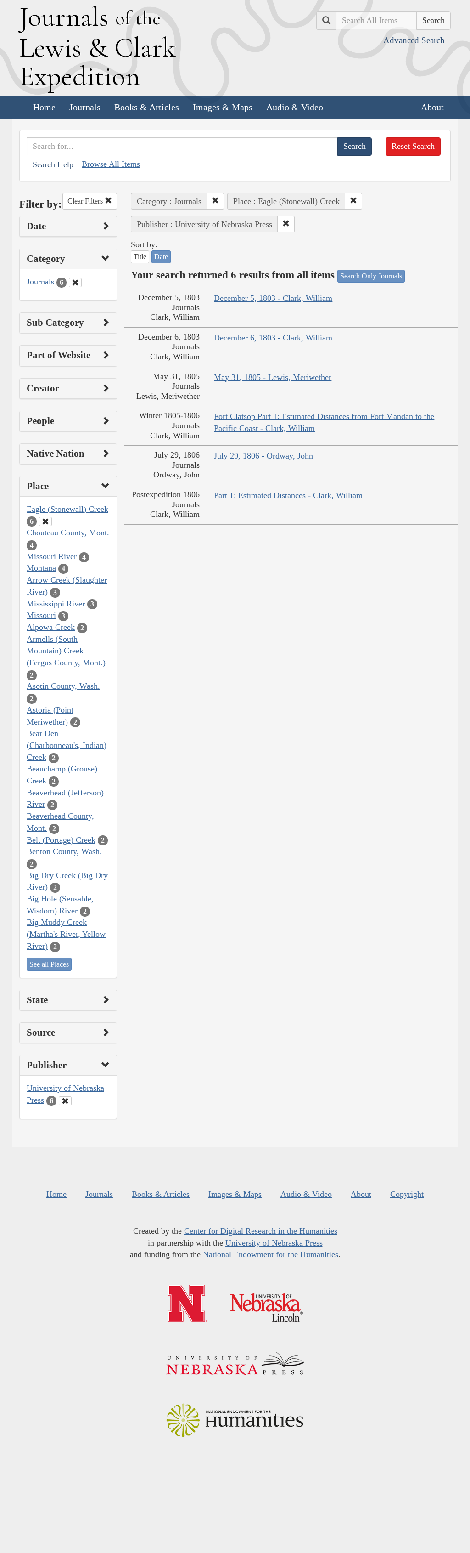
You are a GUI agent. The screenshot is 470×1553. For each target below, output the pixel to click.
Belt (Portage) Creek (61, 840)
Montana (41, 567)
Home (44, 107)
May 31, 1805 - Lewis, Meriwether (272, 377)
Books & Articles (146, 107)
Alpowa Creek (51, 627)
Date (161, 257)
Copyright (407, 1194)
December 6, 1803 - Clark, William (273, 337)
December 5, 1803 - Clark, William (273, 298)
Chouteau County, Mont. (68, 532)
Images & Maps (222, 107)
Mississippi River (56, 603)
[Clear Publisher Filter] (65, 1100)
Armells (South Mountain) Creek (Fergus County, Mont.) (66, 651)
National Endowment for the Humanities (270, 1254)
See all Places (49, 964)
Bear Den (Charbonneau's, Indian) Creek (66, 745)
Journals (85, 107)
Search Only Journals (371, 276)
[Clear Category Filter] (75, 282)
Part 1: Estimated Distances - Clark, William (288, 495)
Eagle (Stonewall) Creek (67, 509)
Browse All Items (111, 164)
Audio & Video (294, 107)
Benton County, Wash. (64, 851)
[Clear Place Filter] (45, 521)
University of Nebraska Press (274, 1242)
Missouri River (52, 556)
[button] (215, 201)
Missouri (41, 615)
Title (140, 257)
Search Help (53, 164)
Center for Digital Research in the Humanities (260, 1231)
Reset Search (413, 146)
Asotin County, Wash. (63, 686)
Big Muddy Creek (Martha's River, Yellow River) (66, 934)
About (432, 107)
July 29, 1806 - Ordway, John (263, 455)
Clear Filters (86, 201)
